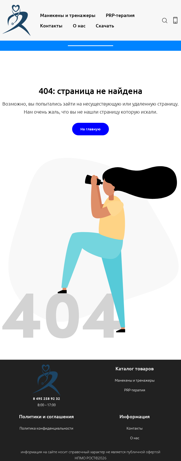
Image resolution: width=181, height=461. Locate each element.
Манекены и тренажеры (67, 15)
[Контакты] (175, 20)
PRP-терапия (120, 15)
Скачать (105, 25)
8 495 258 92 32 (46, 398)
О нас (79, 25)
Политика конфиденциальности (46, 428)
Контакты (51, 25)
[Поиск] (164, 20)
